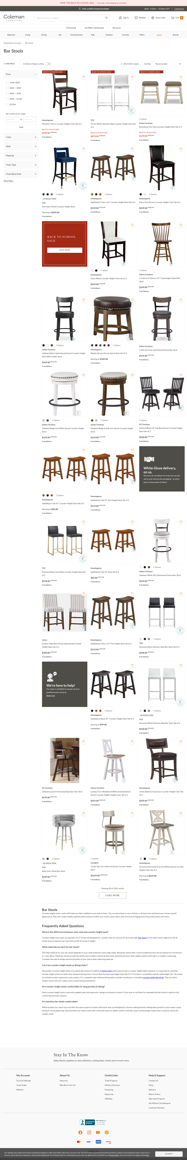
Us (64, 1080)
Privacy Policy (114, 1155)
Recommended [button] (161, 64)
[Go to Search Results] (106, 18)
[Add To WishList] (83, 77)
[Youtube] (98, 1134)
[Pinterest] (106, 1134)
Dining (44, 35)
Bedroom (11, 35)
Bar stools (142, 937)
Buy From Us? (68, 1085)
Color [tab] (8, 137)
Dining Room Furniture (12, 43)
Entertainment (77, 35)
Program (111, 1080)
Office (141, 35)
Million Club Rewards (94, 28)
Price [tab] (8, 74)
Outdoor (109, 35)
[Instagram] (89, 1134)
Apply (21, 127)
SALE (159, 35)
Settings (23, 1080)
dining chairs (107, 971)
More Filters (8, 181)
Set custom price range (15, 114)
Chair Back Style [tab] (13, 174)
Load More (112, 895)
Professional (71, 28)
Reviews (157, 1108)
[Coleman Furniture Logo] (14, 20)
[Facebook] (80, 1134)
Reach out (50, 695)
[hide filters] (10, 64)
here (147, 1155)
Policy (154, 1094)
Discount (112, 1085)
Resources (117, 28)
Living (27, 35)
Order (21, 1085)
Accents (125, 35)
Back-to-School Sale (50, 129)
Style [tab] (8, 146)
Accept (169, 1154)
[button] (124, 18)
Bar (60, 35)
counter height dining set (153, 977)
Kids (93, 35)
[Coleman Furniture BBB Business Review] (93, 1124)
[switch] (48, 64)
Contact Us (179, 9)
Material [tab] (10, 155)
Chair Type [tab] (11, 164)
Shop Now (64, 250)
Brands (176, 35)
